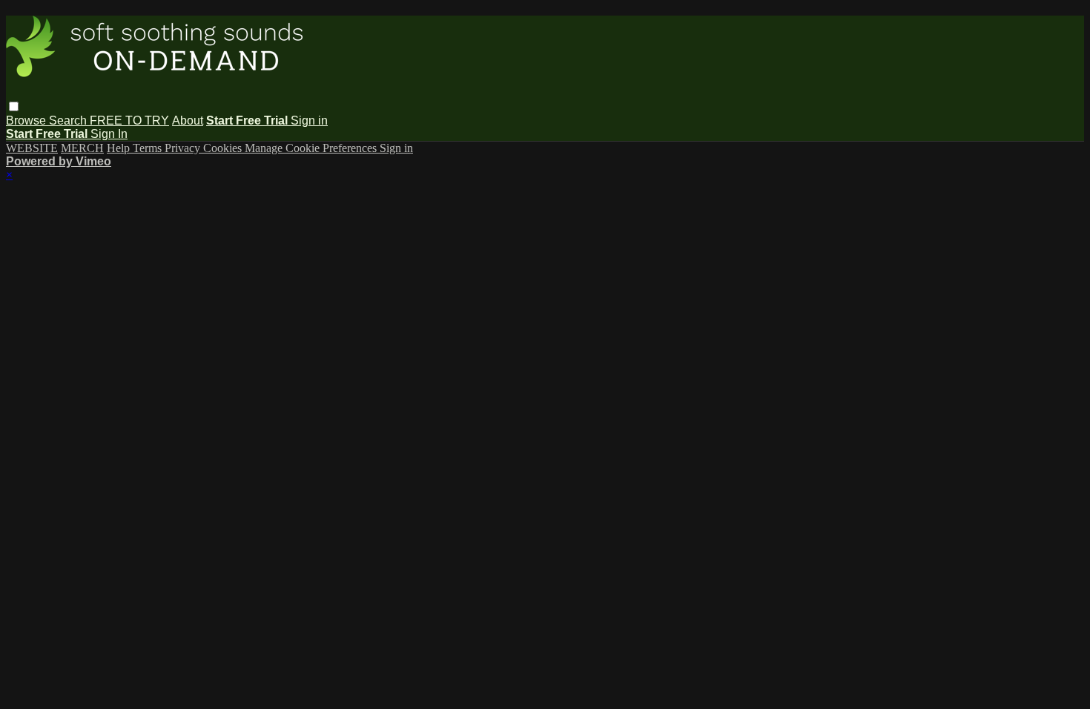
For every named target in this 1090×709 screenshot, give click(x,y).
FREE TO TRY (129, 120)
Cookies (224, 148)
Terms (149, 148)
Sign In (109, 134)
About (187, 120)
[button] (14, 106)
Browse (27, 120)
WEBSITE (32, 148)
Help (120, 148)
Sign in (309, 120)
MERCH (82, 148)
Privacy (184, 148)
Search (69, 120)
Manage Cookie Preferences (312, 148)
